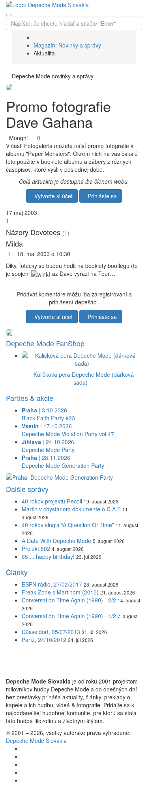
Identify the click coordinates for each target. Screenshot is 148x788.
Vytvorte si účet (52, 196)
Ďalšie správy (27, 489)
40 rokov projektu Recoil (52, 501)
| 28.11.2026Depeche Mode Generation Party (63, 461)
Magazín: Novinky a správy (67, 45)
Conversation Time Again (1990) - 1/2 (69, 616)
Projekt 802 (36, 549)
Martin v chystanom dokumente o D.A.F (71, 509)
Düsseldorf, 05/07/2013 (51, 632)
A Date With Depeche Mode (56, 541)
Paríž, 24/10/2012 (44, 640)
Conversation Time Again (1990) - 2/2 (69, 600)
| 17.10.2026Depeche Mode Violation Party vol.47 (68, 430)
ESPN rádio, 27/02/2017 (52, 584)
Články (17, 572)
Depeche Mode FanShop (45, 343)
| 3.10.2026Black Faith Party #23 (48, 414)
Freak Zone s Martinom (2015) (60, 592)
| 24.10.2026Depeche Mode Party (48, 446)
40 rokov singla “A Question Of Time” (68, 525)
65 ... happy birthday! (48, 556)
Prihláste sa (100, 196)
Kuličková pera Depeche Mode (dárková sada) (84, 378)
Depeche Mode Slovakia (36, 740)
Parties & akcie (29, 398)
